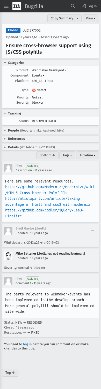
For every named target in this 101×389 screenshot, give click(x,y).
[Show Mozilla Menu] (16, 6)
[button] (89, 6)
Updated (22, 233)
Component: (19, 75)
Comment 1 (23, 283)
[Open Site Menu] (6, 6)
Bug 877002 (32, 30)
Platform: (22, 81)
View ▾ (91, 18)
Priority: (23, 97)
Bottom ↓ (47, 155)
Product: (22, 70)
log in (27, 344)
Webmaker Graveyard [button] (49, 70)
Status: (24, 121)
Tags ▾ (67, 155)
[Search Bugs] (73, 6)
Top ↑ (10, 373)
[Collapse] (93, 168)
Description (24, 170)
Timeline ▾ (88, 155)
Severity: (22, 102)
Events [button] (38, 75)
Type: (25, 90)
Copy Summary (62, 18)
